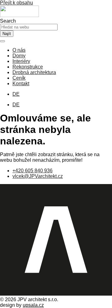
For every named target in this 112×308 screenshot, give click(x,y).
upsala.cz (33, 305)
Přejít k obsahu (16, 2)
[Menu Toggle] (2, 41)
